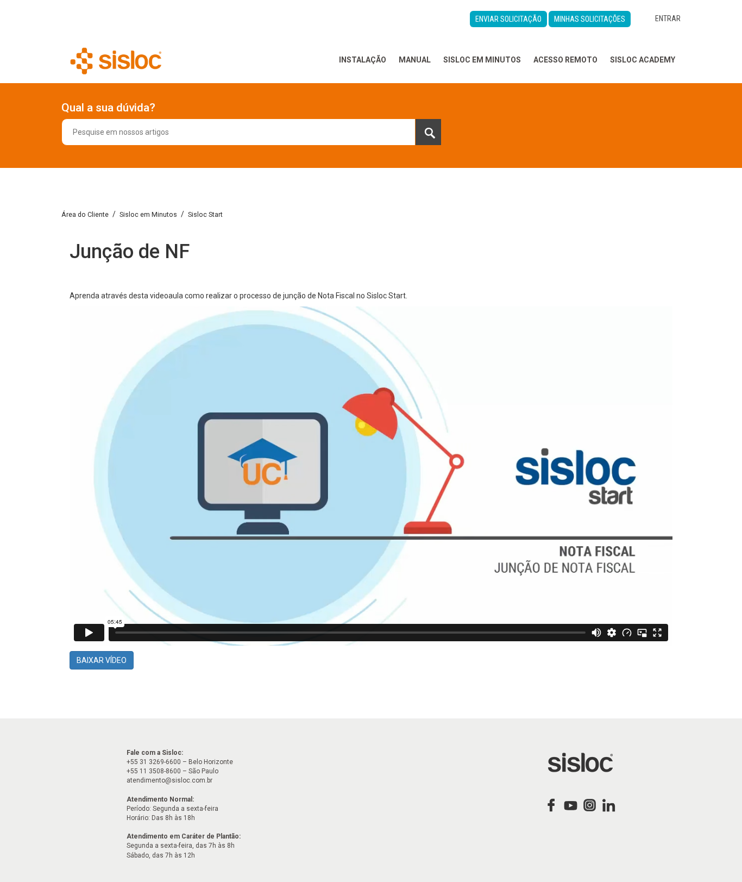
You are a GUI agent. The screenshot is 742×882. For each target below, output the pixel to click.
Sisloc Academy (642, 59)
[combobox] (251, 132)
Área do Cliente (85, 214)
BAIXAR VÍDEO (102, 660)
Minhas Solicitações (589, 19)
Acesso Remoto (565, 59)
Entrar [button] (668, 18)
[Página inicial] (116, 59)
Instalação (362, 59)
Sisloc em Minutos (482, 59)
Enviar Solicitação (508, 19)
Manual (415, 59)
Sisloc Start (205, 214)
